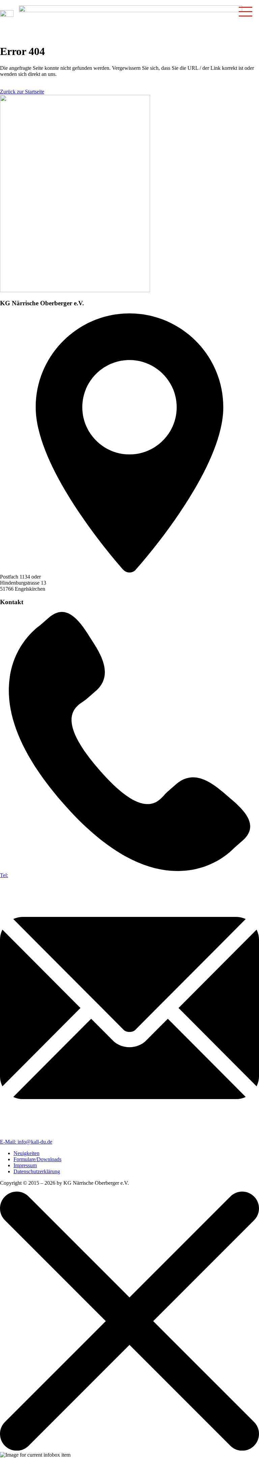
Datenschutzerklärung (36, 1171)
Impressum (25, 1165)
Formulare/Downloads (37, 1159)
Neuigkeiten (26, 1153)
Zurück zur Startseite (22, 91)
